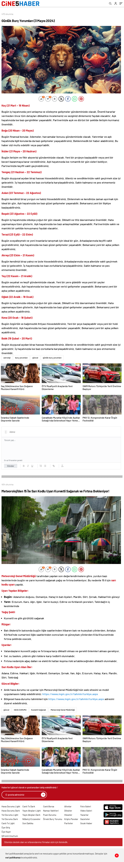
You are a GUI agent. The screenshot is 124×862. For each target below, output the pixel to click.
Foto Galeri (85, 806)
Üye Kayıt (6, 831)
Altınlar (68, 806)
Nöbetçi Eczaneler (31, 819)
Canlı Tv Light (8, 823)
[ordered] (41, 466)
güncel (35, 357)
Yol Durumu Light (10, 814)
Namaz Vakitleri (51, 810)
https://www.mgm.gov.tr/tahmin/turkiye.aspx (70, 694)
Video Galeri (86, 810)
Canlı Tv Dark (28, 806)
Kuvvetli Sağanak (38, 710)
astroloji (6, 357)
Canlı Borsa (48, 806)
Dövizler (68, 810)
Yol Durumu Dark (10, 819)
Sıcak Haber (86, 823)
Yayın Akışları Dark (31, 814)
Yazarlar (84, 814)
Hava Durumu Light (11, 806)
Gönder (10, 466)
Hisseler (68, 814)
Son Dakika (27, 823)
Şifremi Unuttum (10, 836)
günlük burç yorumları (52, 357)
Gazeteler (85, 819)
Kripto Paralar (71, 819)
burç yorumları (21, 357)
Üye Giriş (6, 827)
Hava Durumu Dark (11, 810)
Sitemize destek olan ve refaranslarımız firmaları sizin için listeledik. (36, 842)
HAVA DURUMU (20, 710)
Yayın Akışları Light (31, 810)
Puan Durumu (49, 814)
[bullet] (45, 466)
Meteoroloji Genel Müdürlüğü (63, 710)
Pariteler (68, 823)
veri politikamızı (13, 857)
